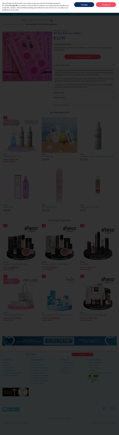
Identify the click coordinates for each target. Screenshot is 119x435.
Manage (84, 4)
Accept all (106, 4)
